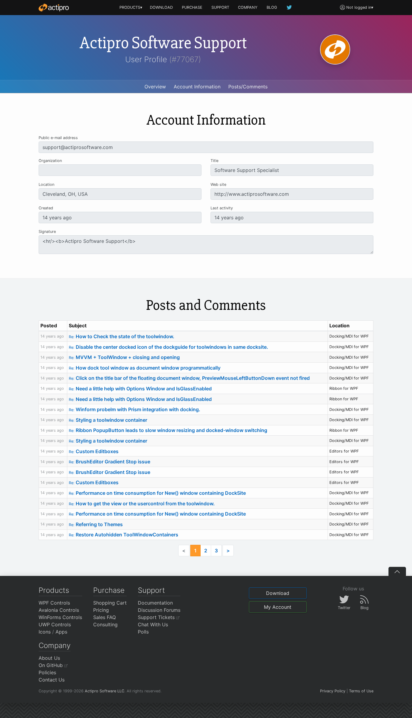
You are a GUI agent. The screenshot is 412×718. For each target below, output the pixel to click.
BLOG (272, 7)
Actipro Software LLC (104, 691)
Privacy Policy (332, 691)
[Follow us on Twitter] (289, 7)
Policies (47, 672)
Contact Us (52, 680)
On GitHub (51, 665)
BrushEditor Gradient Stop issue (109, 462)
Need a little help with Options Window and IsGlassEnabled (140, 389)
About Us (49, 658)
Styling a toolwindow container (108, 420)
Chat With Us (153, 624)
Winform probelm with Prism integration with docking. (134, 409)
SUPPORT (220, 7)
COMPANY (248, 7)
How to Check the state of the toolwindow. (121, 336)
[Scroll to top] (397, 571)
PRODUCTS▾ (130, 7)
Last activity (222, 208)
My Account (277, 607)
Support (151, 590)
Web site (218, 184)
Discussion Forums (159, 610)
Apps (61, 632)
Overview (155, 87)
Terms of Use (361, 691)
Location (46, 184)
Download (277, 593)
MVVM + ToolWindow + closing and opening (124, 357)
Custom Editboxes (94, 451)
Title (214, 160)
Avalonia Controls (59, 610)
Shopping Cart (110, 603)
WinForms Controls (60, 617)
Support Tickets (157, 617)
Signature (47, 231)
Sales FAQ (104, 617)
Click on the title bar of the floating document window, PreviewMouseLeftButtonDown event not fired (189, 378)
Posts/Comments (248, 87)
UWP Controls (55, 624)
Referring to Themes (96, 524)
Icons (45, 632)
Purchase (109, 590)
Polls (143, 632)
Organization (50, 160)
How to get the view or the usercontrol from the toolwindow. (142, 503)
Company (55, 645)
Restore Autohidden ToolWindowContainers (123, 535)
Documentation (155, 603)
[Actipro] (54, 8)
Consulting (105, 624)
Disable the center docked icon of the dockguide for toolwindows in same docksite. (168, 347)
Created (46, 208)
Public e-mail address (58, 137)
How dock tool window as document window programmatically (144, 368)
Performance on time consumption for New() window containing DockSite (157, 493)
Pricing (101, 610)
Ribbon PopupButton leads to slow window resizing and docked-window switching (168, 430)
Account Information (197, 87)
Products (54, 590)
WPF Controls (54, 603)
